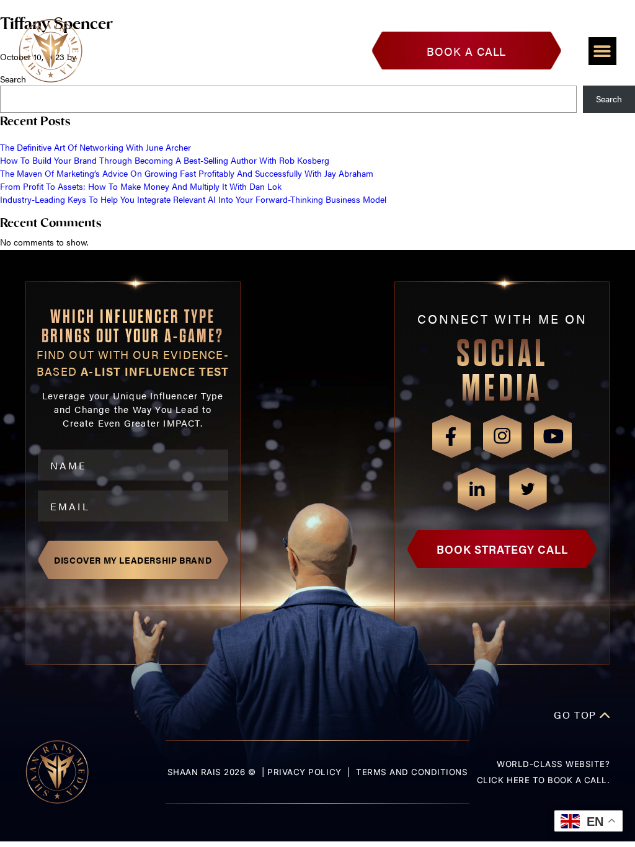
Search (609, 98)
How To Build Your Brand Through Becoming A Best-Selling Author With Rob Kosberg (164, 160)
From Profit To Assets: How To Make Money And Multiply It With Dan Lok (141, 186)
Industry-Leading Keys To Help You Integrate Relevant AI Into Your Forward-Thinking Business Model (193, 199)
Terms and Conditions (412, 772)
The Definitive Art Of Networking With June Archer (95, 147)
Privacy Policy (304, 772)
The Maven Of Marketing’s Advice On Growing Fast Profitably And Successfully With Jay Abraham (186, 173)
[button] (602, 51)
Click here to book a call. (543, 780)
